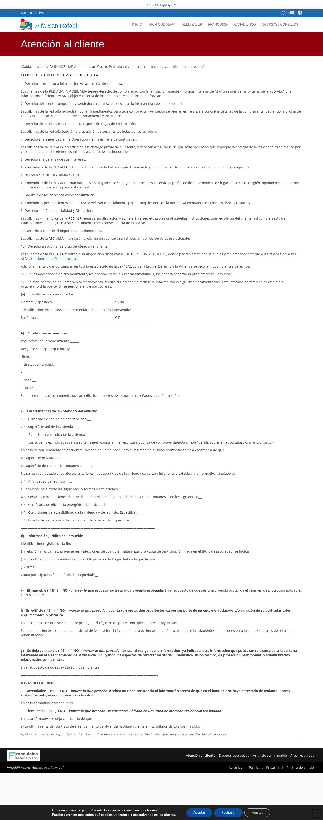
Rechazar (228, 812)
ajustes (169, 815)
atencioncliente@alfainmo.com (53, 258)
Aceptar (199, 812)
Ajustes (257, 812)
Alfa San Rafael (56, 25)
